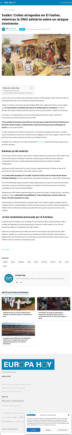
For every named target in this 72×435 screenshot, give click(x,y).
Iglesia (3, 417)
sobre (66, 262)
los (21, 417)
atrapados (21, 262)
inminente (44, 262)
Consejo (19, 413)
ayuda (8, 413)
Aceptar (33, 430)
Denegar (48, 430)
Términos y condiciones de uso (10, 429)
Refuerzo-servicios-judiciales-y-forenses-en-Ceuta (16, 384)
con (14, 413)
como (11, 413)
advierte (5, 262)
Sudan (4, 266)
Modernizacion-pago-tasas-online (12, 391)
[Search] (1, 2)
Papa (4, 421)
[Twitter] (16, 282)
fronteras (41, 142)
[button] (68, 415)
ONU (60, 262)
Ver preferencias (62, 430)
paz (13, 422)
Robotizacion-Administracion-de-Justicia (13, 388)
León (18, 417)
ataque (13, 262)
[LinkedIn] (20, 282)
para (8, 421)
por (18, 421)
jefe (6, 417)
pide (15, 421)
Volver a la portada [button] (8, 10)
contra (23, 413)
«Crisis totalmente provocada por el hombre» (18, 93)
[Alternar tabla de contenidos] (30, 88)
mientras (53, 262)
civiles (29, 262)
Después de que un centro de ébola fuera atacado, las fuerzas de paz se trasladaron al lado (17, 314)
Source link (5, 249)
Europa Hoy (12, 28)
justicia (10, 417)
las (15, 417)
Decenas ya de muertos (11, 90)
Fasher (36, 262)
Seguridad (23, 421)
